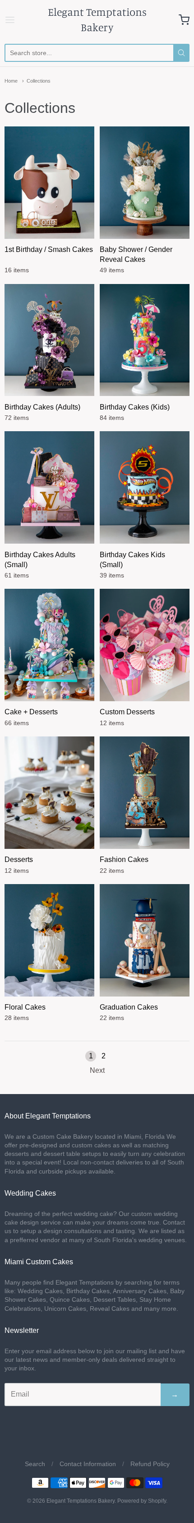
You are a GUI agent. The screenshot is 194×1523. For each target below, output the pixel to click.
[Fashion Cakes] (144, 792)
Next (97, 1070)
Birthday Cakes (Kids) (135, 407)
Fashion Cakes (124, 859)
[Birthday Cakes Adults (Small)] (49, 487)
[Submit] (181, 53)
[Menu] (17, 19)
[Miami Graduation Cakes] (144, 940)
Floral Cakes (25, 1007)
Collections (39, 81)
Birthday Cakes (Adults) (42, 407)
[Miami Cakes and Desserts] (49, 645)
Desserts (19, 859)
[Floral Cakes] (49, 940)
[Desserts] (49, 792)
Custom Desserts (127, 712)
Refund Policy (150, 1463)
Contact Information (88, 1463)
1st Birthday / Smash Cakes (49, 249)
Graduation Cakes (129, 1007)
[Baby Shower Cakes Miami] (144, 182)
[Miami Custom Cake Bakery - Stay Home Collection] (144, 487)
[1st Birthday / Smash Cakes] (49, 182)
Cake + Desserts (31, 712)
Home (11, 81)
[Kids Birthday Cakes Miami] (144, 340)
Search (35, 1463)
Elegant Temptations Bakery (97, 19)
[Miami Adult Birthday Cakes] (49, 340)
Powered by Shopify (141, 1501)
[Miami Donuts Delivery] (144, 645)
